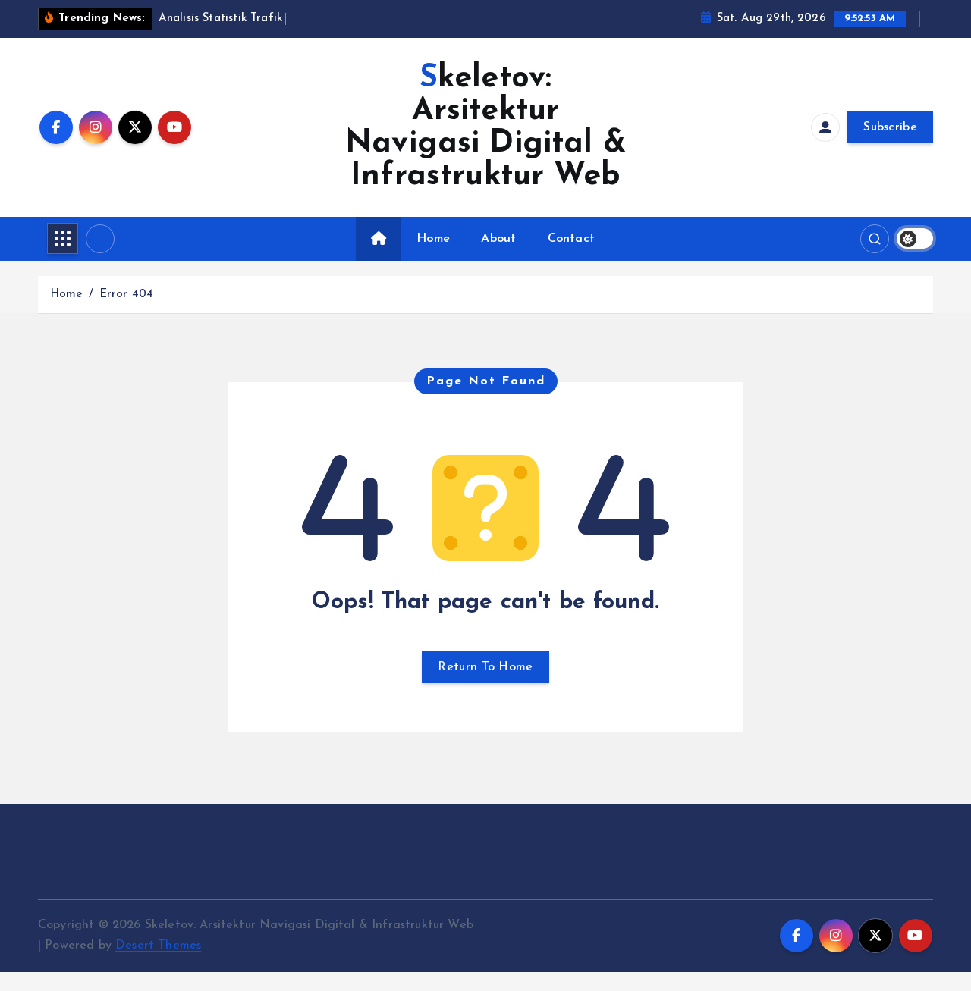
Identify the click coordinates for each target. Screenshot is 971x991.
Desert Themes (158, 945)
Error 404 (126, 294)
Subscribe (890, 127)
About (498, 239)
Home (433, 239)
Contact (571, 239)
